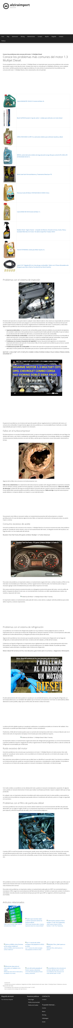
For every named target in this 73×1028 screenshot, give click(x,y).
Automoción (15, 36)
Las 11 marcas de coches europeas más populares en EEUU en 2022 (33, 948)
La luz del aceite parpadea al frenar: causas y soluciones (34, 972)
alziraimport (20, 5)
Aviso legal (31, 999)
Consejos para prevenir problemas (12, 984)
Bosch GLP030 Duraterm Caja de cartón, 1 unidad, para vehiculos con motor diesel (39, 118)
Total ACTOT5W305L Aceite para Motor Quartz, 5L (31, 250)
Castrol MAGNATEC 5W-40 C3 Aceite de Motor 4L (30, 101)
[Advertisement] (36, 23)
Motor (43, 1011)
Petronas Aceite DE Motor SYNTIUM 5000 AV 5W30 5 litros (33, 193)
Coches (44, 1008)
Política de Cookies (33, 1005)
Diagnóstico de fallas (26, 984)
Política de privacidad (34, 1002)
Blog (8, 36)
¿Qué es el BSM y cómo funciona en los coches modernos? (13, 948)
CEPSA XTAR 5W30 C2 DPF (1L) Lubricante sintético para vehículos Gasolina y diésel (40, 137)
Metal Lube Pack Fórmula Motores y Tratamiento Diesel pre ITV (34, 174)
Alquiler (47, 36)
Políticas (3, 41)
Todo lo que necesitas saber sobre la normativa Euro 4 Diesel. (13, 925)
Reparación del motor (8, 985)
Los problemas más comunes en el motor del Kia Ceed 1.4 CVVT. (55, 972)
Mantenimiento (31, 36)
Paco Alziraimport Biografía (7, 999)
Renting (23, 36)
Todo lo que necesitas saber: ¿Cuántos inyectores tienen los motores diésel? (34, 925)
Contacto (61, 36)
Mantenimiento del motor (38, 984)
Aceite (43, 1022)
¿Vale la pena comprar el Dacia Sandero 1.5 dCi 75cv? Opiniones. (55, 925)
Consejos (40, 36)
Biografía (54, 36)
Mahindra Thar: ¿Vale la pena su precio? (54, 948)
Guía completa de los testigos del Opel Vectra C (15, 989)
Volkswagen (45, 1018)
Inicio (2, 36)
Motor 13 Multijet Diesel (50, 984)
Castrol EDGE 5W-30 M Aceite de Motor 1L (28, 212)
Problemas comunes (62, 984)
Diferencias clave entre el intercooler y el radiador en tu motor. (13, 972)
